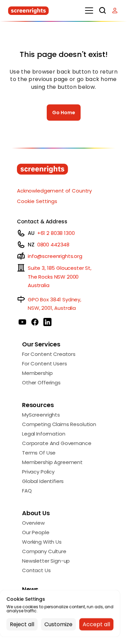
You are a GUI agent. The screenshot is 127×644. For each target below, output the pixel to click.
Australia (38, 285)
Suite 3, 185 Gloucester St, (59, 267)
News (30, 589)
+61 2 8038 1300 (56, 233)
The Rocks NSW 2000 (53, 276)
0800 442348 (53, 244)
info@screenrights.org (55, 256)
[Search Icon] (103, 10)
